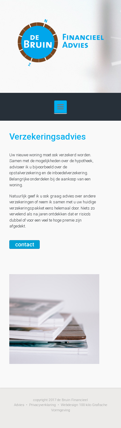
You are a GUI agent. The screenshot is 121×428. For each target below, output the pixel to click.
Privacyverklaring (42, 405)
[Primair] (60, 106)
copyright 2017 (44, 400)
